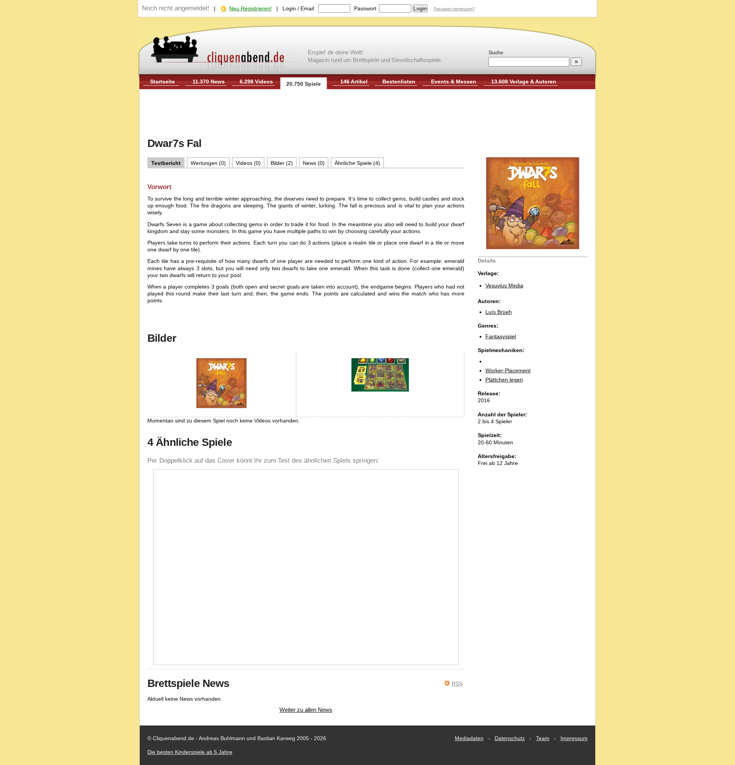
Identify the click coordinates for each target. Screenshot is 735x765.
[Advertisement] (367, 114)
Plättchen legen (504, 380)
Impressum (574, 738)
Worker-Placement (508, 370)
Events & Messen (453, 81)
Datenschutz (510, 738)
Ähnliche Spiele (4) (357, 163)
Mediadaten (469, 738)
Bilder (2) (282, 163)
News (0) (314, 163)
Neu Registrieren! (250, 8)
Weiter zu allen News (305, 709)
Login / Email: (299, 8)
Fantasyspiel (500, 336)
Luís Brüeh (498, 312)
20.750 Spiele (303, 84)
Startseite (162, 81)
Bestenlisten (398, 81)
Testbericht (166, 163)
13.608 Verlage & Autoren (523, 81)
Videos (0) (248, 163)
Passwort (365, 8)
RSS (457, 683)
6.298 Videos (256, 81)
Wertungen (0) (208, 163)
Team (542, 738)
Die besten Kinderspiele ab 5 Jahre (189, 752)
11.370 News (209, 81)
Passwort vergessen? (454, 9)
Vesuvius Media (504, 285)
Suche (495, 52)
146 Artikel (354, 81)
